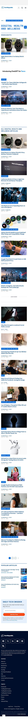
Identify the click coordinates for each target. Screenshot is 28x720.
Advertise (3, 676)
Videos (2, 699)
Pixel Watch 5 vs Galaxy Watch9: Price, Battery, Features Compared (13, 153)
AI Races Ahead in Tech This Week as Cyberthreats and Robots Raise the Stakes (14, 109)
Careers (3, 680)
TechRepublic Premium (6, 693)
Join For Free (14, 614)
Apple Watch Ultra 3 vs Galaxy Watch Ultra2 (12, 57)
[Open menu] (25, 7)
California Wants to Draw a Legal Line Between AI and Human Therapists (12, 180)
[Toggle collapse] (3, 715)
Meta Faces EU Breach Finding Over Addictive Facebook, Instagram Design (13, 379)
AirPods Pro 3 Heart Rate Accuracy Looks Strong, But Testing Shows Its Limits (13, 459)
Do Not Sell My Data (8, 655)
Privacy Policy (14, 620)
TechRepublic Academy (6, 691)
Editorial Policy (4, 701)
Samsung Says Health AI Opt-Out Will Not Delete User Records (13, 352)
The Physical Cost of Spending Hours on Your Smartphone (13, 206)
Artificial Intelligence (7, 572)
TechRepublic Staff (6, 60)
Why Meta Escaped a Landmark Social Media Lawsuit (12, 326)
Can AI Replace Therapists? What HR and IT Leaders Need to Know (13, 405)
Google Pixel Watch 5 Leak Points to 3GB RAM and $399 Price (13, 259)
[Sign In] (18, 7)
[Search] (22, 7)
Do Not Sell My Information (7, 678)
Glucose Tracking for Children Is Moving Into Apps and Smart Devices (13, 540)
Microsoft (3, 580)
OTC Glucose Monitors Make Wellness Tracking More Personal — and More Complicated (12, 513)
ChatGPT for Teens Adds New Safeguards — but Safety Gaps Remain (13, 83)
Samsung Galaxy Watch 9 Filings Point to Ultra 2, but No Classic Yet (13, 432)
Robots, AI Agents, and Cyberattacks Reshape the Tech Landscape (12, 286)
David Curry (4, 329)
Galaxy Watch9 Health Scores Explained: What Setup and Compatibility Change (13, 233)
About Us (3, 661)
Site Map (3, 669)
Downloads (3, 686)
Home (2, 20)
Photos (2, 697)
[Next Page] (18, 558)
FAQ (2, 674)
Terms (8, 620)
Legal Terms (10, 706)
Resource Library (5, 695)
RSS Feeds (3, 667)
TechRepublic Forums (6, 688)
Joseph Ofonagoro (6, 183)
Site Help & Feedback (6, 672)
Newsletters (4, 665)
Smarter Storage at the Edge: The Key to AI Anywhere (10, 570)
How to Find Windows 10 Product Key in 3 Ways (10, 585)
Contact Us (3, 663)
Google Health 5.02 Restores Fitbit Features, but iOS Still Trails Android (12, 485)
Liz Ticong (4, 382)
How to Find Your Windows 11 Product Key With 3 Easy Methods (10, 577)
